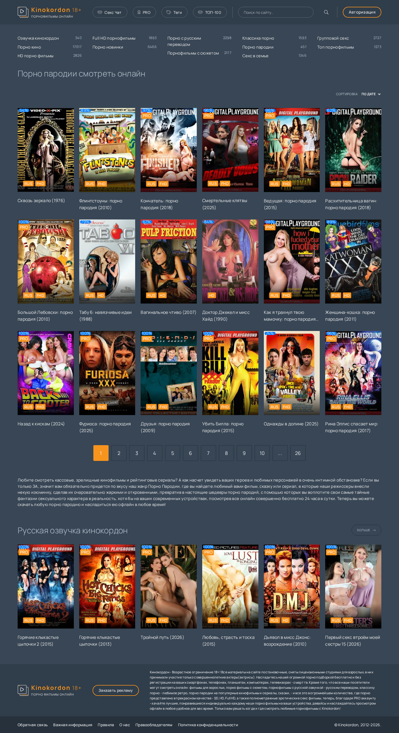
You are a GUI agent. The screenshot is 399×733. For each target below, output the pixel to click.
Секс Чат (112, 12)
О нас (124, 724)
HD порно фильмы (36, 56)
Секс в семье (255, 56)
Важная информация (72, 724)
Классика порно (258, 38)
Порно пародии (258, 47)
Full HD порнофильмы (114, 38)
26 (298, 453)
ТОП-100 (213, 12)
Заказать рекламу (116, 690)
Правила (106, 724)
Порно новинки (108, 47)
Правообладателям (154, 724)
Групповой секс (333, 38)
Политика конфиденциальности (208, 724)
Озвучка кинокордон (38, 38)
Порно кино (29, 47)
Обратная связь (33, 724)
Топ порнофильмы (335, 47)
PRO (146, 12)
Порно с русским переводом (184, 41)
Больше (363, 530)
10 (262, 453)
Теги (177, 12)
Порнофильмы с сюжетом (193, 53)
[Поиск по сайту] (326, 12)
